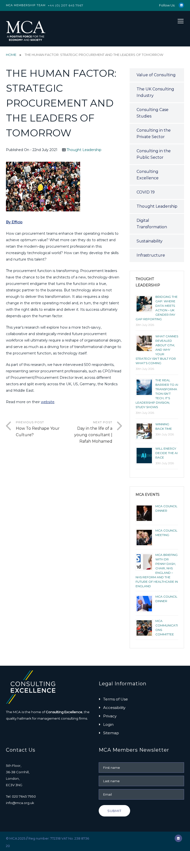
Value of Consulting (156, 75)
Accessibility (114, 707)
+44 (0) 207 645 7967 (65, 5)
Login (108, 724)
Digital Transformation (152, 223)
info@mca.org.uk (20, 803)
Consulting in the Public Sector (154, 154)
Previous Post (38, 428)
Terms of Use (115, 699)
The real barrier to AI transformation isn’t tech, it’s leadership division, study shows (157, 393)
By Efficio (14, 222)
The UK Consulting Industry (155, 92)
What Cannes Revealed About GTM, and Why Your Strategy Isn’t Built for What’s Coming (157, 349)
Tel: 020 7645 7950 (21, 796)
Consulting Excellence (148, 174)
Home (11, 55)
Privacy (110, 716)
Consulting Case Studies (152, 112)
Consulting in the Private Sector (154, 133)
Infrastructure (151, 255)
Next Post (93, 432)
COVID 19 (146, 192)
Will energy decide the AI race (166, 453)
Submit (114, 811)
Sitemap (111, 733)
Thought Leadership (84, 150)
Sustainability (150, 241)
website (47, 402)
